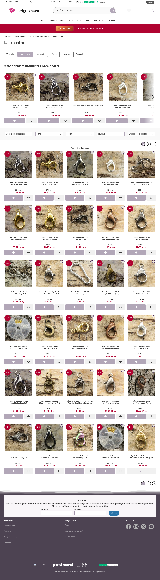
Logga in (150, 2)
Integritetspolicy (10, 537)
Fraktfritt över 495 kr (12, 2)
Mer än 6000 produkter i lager (32, 2)
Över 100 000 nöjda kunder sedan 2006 (59, 2)
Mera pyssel (99, 20)
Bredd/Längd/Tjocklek (138, 134)
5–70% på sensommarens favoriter (81, 28)
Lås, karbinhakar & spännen (40, 36)
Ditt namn (44, 509)
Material (101, 134)
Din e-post (78, 509)
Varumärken (70, 537)
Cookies (7, 542)
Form (69, 134)
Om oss (68, 525)
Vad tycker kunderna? (74, 531)
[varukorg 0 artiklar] (152, 10)
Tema (87, 20)
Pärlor (43, 20)
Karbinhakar (58, 36)
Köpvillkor (8, 531)
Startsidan (7, 36)
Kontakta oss (9, 525)
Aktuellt (112, 20)
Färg (39, 134)
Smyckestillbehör (57, 20)
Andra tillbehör (75, 20)
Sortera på (15, 134)
